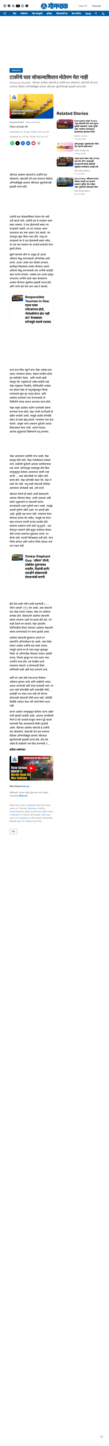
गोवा (14, 13)
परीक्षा (26, 607)
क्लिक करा (23, 795)
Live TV (83, 6)
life (13, 831)
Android (29, 821)
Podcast (96, 6)
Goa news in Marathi (25, 805)
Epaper (89, 13)
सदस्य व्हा (25, 786)
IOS (40, 821)
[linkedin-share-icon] (28, 144)
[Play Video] (31, 768)
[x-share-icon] (17, 144)
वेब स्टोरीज (76, 13)
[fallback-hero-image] (65, 124)
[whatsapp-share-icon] (12, 144)
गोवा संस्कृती (37, 13)
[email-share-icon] (33, 144)
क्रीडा (49, 13)
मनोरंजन (24, 13)
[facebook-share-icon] (23, 144)
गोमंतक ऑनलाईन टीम (19, 126)
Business (32, 808)
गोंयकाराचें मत (62, 13)
